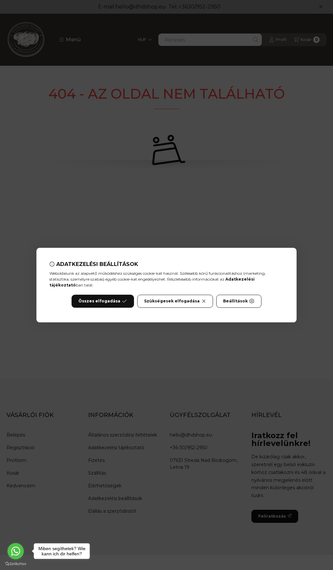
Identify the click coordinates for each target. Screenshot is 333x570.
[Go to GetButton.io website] (15, 563)
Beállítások (235, 301)
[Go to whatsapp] (15, 551)
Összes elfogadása (99, 301)
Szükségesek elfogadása (172, 301)
